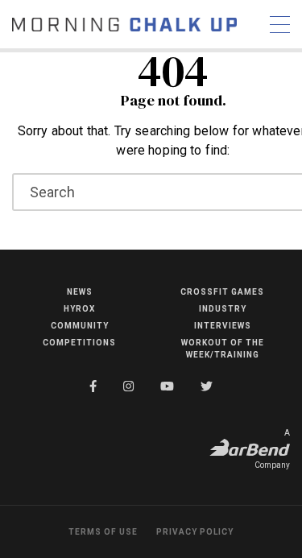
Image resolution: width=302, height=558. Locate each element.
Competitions (79, 342)
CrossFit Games (222, 291)
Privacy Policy (195, 531)
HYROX (79, 308)
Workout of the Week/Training (222, 348)
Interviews (222, 325)
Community (80, 325)
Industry (222, 308)
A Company (272, 448)
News (80, 291)
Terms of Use (103, 531)
